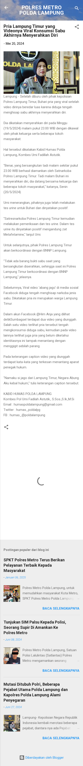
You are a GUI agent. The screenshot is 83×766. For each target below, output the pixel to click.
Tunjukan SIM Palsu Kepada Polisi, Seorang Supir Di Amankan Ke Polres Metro (35, 627)
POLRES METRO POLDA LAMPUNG (41, 10)
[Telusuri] (76, 9)
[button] (76, 27)
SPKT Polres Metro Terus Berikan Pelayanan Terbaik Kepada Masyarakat (34, 565)
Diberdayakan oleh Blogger (44, 758)
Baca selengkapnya (60, 608)
